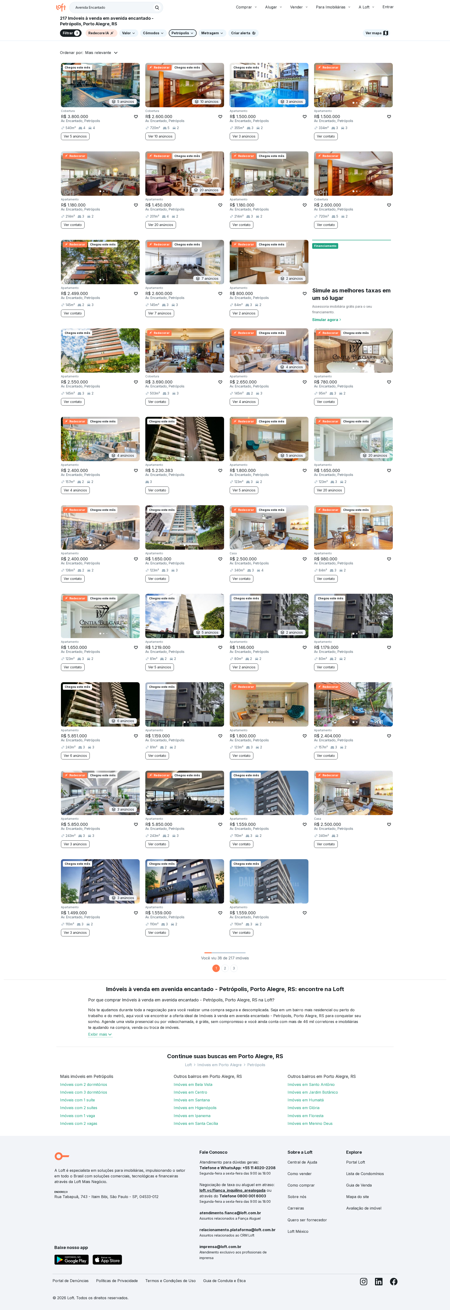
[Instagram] (364, 1282)
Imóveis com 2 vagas (78, 1123)
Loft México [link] (298, 1231)
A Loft (364, 7)
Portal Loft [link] (355, 1162)
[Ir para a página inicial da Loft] (62, 7)
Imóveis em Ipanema (192, 1115)
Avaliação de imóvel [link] (363, 1208)
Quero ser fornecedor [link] (307, 1220)
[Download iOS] (107, 1260)
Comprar (244, 7)
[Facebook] (394, 1282)
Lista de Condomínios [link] (365, 1173)
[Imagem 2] (356, 102)
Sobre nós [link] (297, 1196)
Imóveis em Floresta (305, 1115)
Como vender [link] (300, 1173)
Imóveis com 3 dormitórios (83, 1092)
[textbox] (116, 7)
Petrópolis (256, 1064)
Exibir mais (97, 1034)
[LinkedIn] (378, 1282)
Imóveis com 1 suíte (77, 1100)
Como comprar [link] (301, 1185)
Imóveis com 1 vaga (77, 1115)
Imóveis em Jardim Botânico (313, 1092)
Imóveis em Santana (192, 1100)
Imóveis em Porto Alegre (219, 1064)
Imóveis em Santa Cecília (196, 1123)
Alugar (271, 7)
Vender (296, 7)
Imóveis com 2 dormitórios (83, 1084)
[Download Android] (71, 1260)
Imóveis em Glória (303, 1107)
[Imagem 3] (106, 191)
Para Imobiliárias (330, 7)
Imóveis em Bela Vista (193, 1084)
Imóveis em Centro (190, 1092)
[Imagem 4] (363, 102)
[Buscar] (157, 7)
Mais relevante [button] (98, 52)
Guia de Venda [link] (359, 1185)
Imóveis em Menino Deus (310, 1123)
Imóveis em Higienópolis (195, 1107)
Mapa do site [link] (357, 1196)
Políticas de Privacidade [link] (117, 1280)
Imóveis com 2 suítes (78, 1107)
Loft (188, 1064)
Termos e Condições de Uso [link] (170, 1280)
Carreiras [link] (296, 1208)
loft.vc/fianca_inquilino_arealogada (232, 1190)
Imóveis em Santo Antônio (311, 1084)
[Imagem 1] (353, 103)
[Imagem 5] (366, 102)
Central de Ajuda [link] (302, 1162)
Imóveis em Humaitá (306, 1100)
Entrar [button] (388, 6)
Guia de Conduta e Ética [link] (224, 1280)
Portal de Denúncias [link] (70, 1280)
